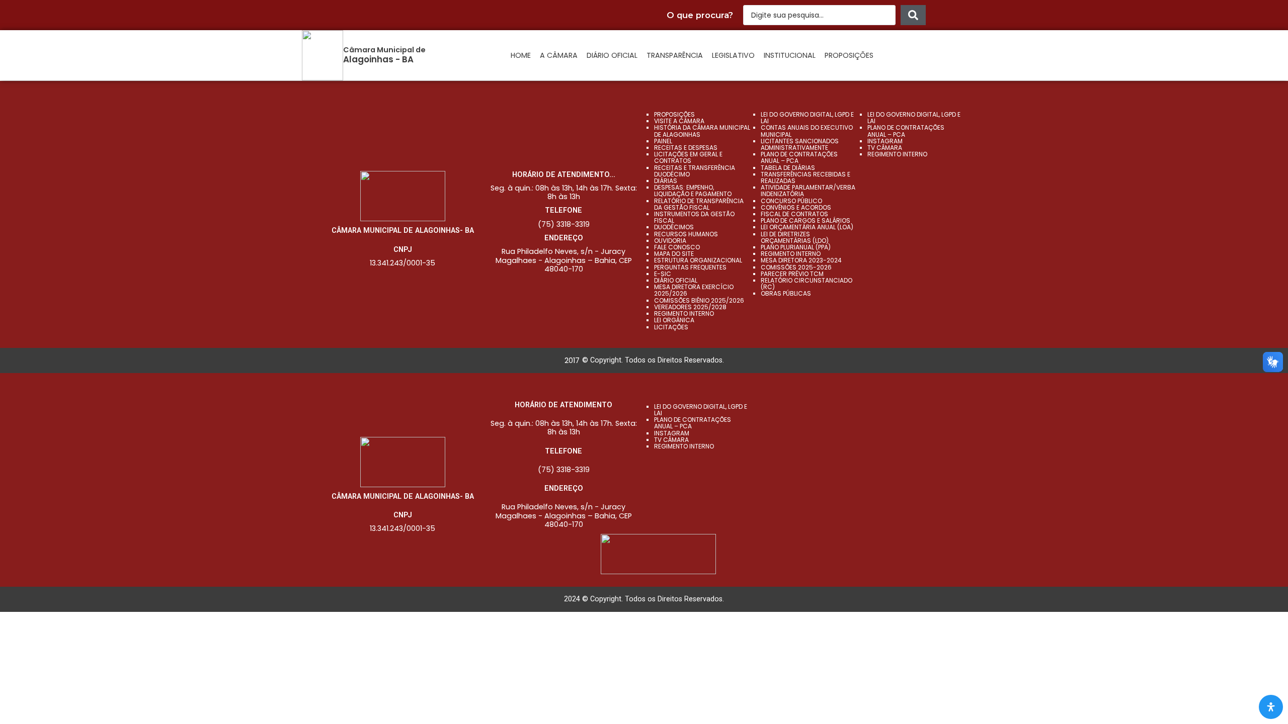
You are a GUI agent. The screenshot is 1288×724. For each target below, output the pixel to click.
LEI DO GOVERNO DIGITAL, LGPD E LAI (807, 117)
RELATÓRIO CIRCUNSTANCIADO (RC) (806, 283)
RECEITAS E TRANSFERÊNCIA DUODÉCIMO (694, 170)
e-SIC (662, 273)
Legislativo (733, 55)
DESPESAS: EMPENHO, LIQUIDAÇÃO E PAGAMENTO (693, 190)
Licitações (671, 327)
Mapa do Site (674, 253)
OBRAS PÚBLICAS (786, 293)
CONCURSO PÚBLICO (791, 201)
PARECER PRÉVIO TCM (792, 273)
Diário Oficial (612, 55)
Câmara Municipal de (384, 50)
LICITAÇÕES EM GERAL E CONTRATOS (688, 157)
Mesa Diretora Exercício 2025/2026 (694, 290)
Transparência (675, 55)
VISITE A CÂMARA (679, 121)
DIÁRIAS (665, 180)
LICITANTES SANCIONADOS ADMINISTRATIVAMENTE (800, 144)
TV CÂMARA (884, 147)
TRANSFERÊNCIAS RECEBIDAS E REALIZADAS (805, 177)
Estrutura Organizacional (698, 260)
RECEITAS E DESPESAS (685, 147)
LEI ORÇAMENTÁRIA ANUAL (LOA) (807, 227)
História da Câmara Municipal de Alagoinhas (702, 130)
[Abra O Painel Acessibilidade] (1271, 707)
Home (521, 55)
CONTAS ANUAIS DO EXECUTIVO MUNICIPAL (807, 130)
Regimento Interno (684, 313)
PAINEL (663, 141)
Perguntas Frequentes (690, 267)
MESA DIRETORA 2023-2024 (801, 260)
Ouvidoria (670, 240)
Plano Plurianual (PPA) (796, 247)
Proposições (849, 55)
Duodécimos (674, 227)
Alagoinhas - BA (378, 59)
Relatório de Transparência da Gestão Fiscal (699, 204)
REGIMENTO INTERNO (791, 253)
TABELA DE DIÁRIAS (788, 167)
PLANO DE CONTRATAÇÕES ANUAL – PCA (799, 157)
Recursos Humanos (686, 234)
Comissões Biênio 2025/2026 (699, 300)
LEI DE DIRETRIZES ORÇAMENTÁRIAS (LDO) (795, 237)
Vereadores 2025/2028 (690, 307)
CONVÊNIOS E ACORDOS (796, 207)
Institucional (790, 55)
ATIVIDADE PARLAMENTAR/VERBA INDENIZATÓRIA (808, 190)
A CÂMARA (559, 55)
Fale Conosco (677, 247)
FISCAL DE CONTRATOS (794, 214)
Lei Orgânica (674, 320)
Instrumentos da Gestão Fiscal (694, 217)
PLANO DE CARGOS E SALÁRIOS (805, 220)
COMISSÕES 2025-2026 (796, 267)
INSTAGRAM (885, 141)
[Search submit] (913, 15)
